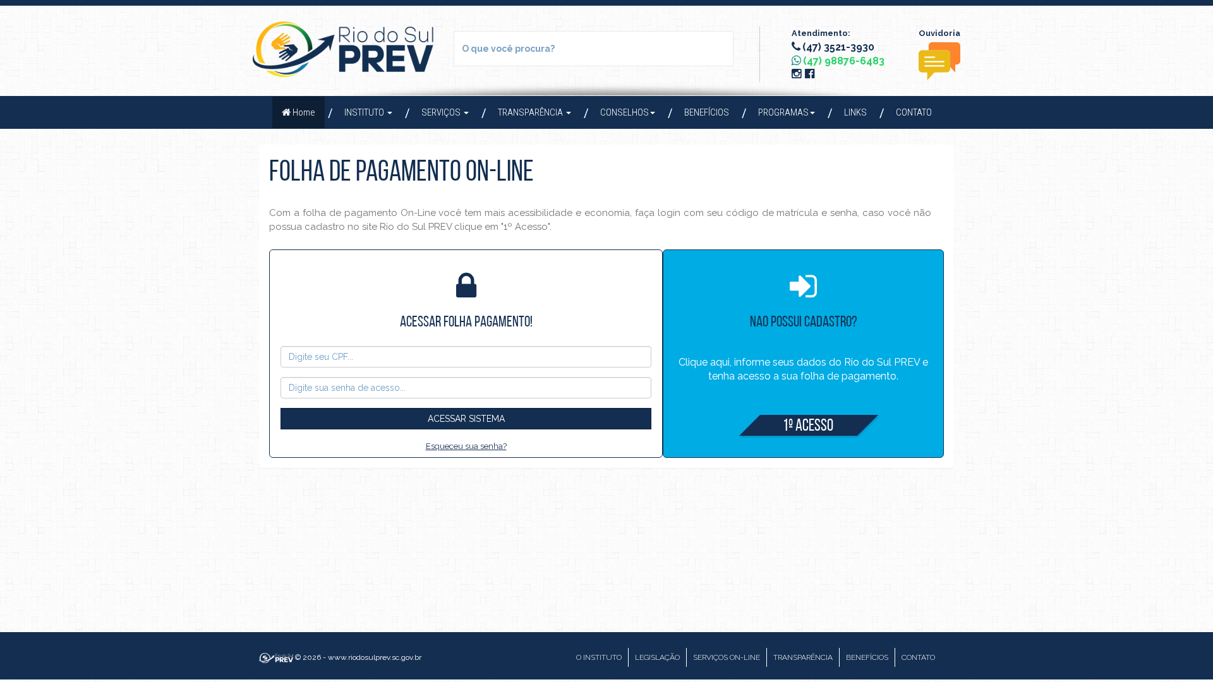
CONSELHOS (624, 112)
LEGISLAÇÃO (657, 657)
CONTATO (914, 112)
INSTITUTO (365, 112)
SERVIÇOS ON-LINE (726, 657)
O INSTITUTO (599, 657)
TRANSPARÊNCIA (531, 112)
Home (308, 112)
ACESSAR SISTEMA (466, 419)
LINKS (855, 112)
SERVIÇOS (441, 112)
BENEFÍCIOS (706, 112)
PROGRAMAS (783, 112)
